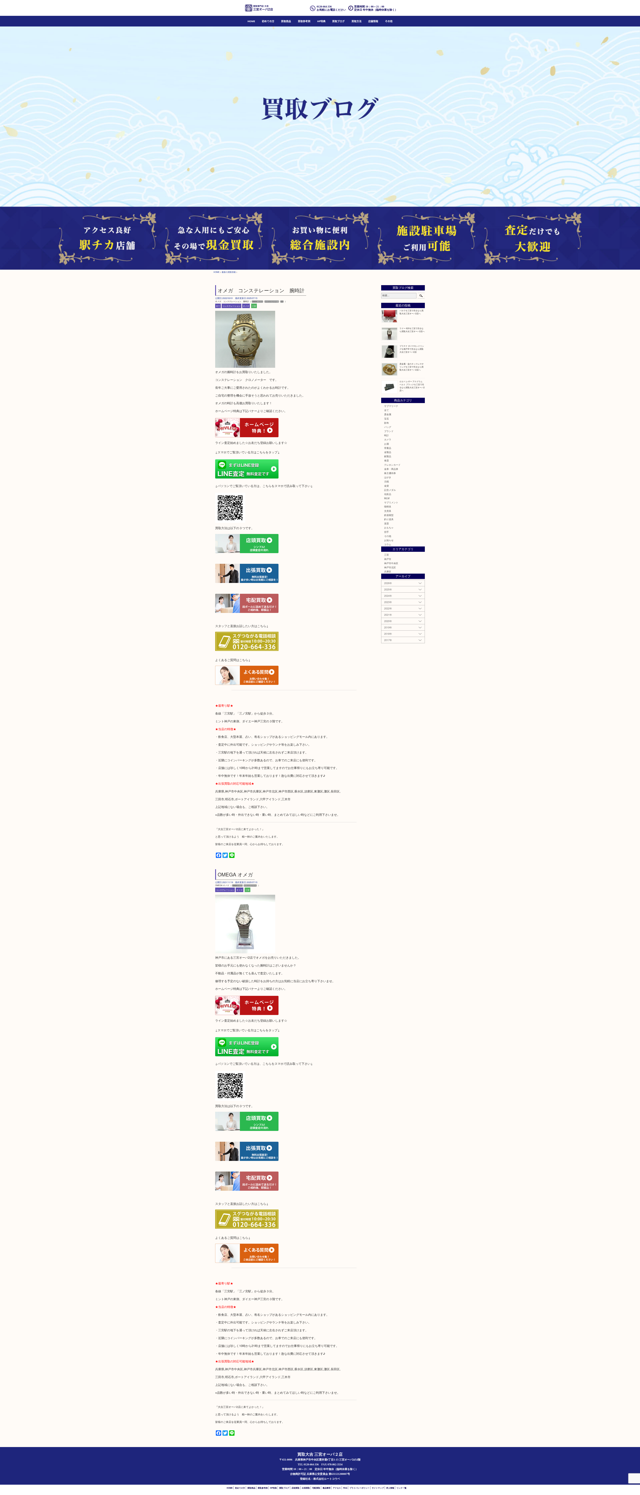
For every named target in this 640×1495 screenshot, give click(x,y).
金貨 (386, 485)
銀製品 (387, 456)
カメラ (387, 439)
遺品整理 (326, 1487)
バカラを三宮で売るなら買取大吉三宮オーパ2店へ (412, 312)
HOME (251, 21)
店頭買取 (296, 1487)
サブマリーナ (391, 406)
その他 (387, 536)
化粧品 (387, 494)
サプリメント (391, 502)
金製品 (387, 452)
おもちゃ (389, 527)
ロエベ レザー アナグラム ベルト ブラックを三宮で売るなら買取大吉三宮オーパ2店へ (412, 386)
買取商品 (286, 21)
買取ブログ (338, 21)
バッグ (387, 427)
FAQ (345, 1487)
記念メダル (390, 490)
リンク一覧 (401, 1487)
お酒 (386, 443)
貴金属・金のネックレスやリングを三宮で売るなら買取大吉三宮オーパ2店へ (412, 366)
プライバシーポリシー (360, 1487)
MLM (387, 498)
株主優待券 (390, 473)
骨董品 (387, 448)
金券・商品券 (391, 469)
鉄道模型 (389, 515)
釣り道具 (389, 519)
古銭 (386, 481)
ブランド (389, 431)
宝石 (386, 418)
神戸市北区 (390, 567)
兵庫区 (387, 571)
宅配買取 (316, 1487)
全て (218, 305)
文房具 (387, 510)
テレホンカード (392, 464)
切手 (386, 531)
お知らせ (389, 540)
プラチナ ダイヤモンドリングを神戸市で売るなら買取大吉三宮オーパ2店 (412, 348)
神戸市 (387, 559)
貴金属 (387, 414)
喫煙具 (387, 506)
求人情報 (390, 1487)
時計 (386, 435)
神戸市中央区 (391, 563)
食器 (386, 460)
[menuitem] (251, 21)
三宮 (254, 305)
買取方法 (357, 21)
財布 (386, 422)
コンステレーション (231, 305)
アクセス (337, 1487)
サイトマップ (378, 1487)
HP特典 (321, 21)
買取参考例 (304, 21)
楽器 (386, 523)
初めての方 (268, 21)
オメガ (246, 305)
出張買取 (306, 1487)
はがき (387, 477)
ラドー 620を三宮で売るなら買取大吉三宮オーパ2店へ (412, 330)
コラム (387, 544)
